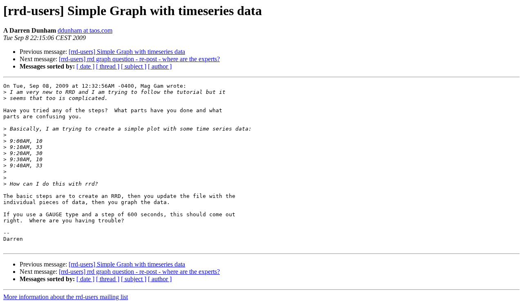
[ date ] (85, 66)
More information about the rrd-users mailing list (65, 296)
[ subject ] (133, 66)
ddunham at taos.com (85, 30)
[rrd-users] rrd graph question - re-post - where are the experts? (139, 58)
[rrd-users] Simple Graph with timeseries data (127, 51)
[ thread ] (107, 66)
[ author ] (160, 66)
